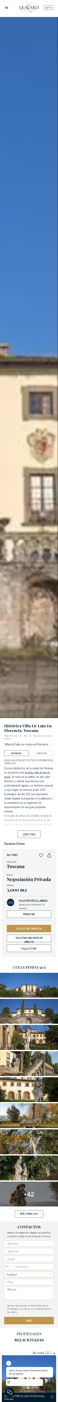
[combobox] (29, 1282)
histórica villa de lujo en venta (27, 774)
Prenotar (29, 914)
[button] (41, 855)
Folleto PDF (29, 949)
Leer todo (29, 834)
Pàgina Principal (11, 735)
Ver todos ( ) (42, 1352)
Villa (25, 735)
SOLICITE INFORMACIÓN (29, 929)
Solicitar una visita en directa (29, 939)
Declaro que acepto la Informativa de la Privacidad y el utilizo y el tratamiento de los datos (29, 1308)
